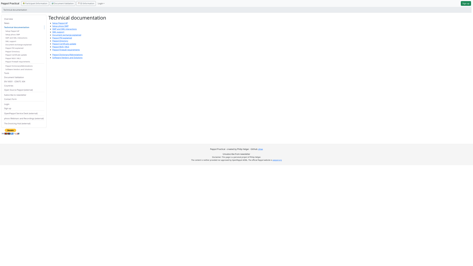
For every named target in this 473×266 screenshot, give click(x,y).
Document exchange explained (18, 44)
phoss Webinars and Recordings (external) (24, 118)
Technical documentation (16, 27)
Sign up (465, 3)
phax (260, 149)
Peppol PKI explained (14, 48)
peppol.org (277, 160)
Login (6, 104)
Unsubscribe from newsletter (236, 154)
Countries (8, 85)
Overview (8, 19)
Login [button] (100, 3)
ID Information (87, 3)
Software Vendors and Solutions (18, 69)
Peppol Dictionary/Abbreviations (19, 66)
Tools (6, 73)
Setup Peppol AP (12, 31)
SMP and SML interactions (16, 38)
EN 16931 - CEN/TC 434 (14, 81)
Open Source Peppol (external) (18, 90)
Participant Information (36, 3)
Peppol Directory (12, 51)
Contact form (10, 99)
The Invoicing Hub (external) (17, 123)
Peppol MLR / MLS (13, 58)
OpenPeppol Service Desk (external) (21, 113)
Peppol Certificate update (16, 55)
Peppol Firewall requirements (17, 61)
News (6, 23)
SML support (10, 41)
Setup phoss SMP (12, 34)
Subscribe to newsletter (15, 95)
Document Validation (63, 3)
